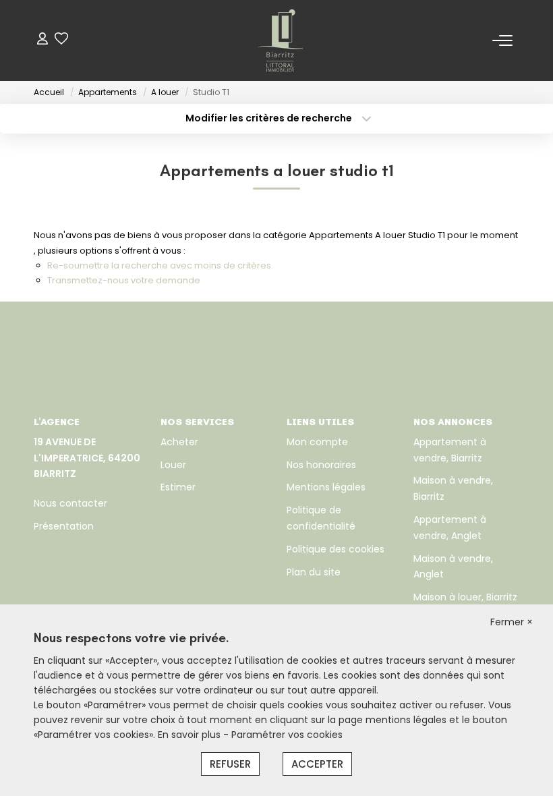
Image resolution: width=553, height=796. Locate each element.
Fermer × (511, 622)
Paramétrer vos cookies (287, 734)
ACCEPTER (317, 764)
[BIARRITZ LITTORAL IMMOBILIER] (280, 40)
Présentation (64, 526)
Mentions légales (326, 487)
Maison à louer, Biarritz (465, 597)
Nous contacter (70, 503)
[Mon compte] (42, 40)
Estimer (178, 487)
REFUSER (230, 764)
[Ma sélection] (61, 40)
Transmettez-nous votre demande (123, 280)
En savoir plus (190, 734)
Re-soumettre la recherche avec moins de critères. (160, 265)
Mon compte (317, 442)
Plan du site (314, 572)
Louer (173, 465)
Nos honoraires (321, 465)
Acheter (179, 442)
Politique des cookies (335, 549)
